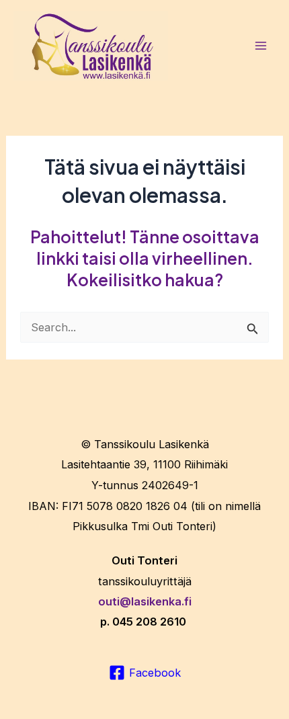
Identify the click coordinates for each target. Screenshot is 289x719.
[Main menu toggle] (260, 46)
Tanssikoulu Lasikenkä (151, 444)
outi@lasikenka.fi (145, 601)
